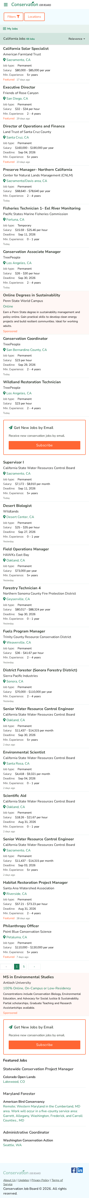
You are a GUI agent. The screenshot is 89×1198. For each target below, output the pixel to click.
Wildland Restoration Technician (32, 382)
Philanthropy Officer (21, 925)
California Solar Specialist (26, 48)
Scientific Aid (14, 795)
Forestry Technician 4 (22, 588)
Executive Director (19, 87)
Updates (23, 1180)
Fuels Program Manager (24, 631)
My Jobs (12, 29)
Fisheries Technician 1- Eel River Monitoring (42, 208)
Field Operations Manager (26, 549)
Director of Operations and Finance (34, 126)
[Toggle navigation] (5, 5)
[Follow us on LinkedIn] (80, 1170)
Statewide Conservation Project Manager (38, 1068)
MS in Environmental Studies (28, 976)
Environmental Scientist (24, 752)
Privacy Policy (40, 1180)
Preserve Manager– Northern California (37, 169)
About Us (9, 1180)
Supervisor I (13, 462)
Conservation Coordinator (25, 338)
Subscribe (44, 445)
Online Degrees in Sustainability (31, 295)
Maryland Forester (19, 1093)
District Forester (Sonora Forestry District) (40, 670)
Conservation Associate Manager (32, 251)
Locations (34, 17)
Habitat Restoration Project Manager (35, 882)
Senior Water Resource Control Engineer (38, 708)
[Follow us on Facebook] (74, 1170)
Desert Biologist (17, 505)
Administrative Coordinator (26, 1132)
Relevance (76, 39)
